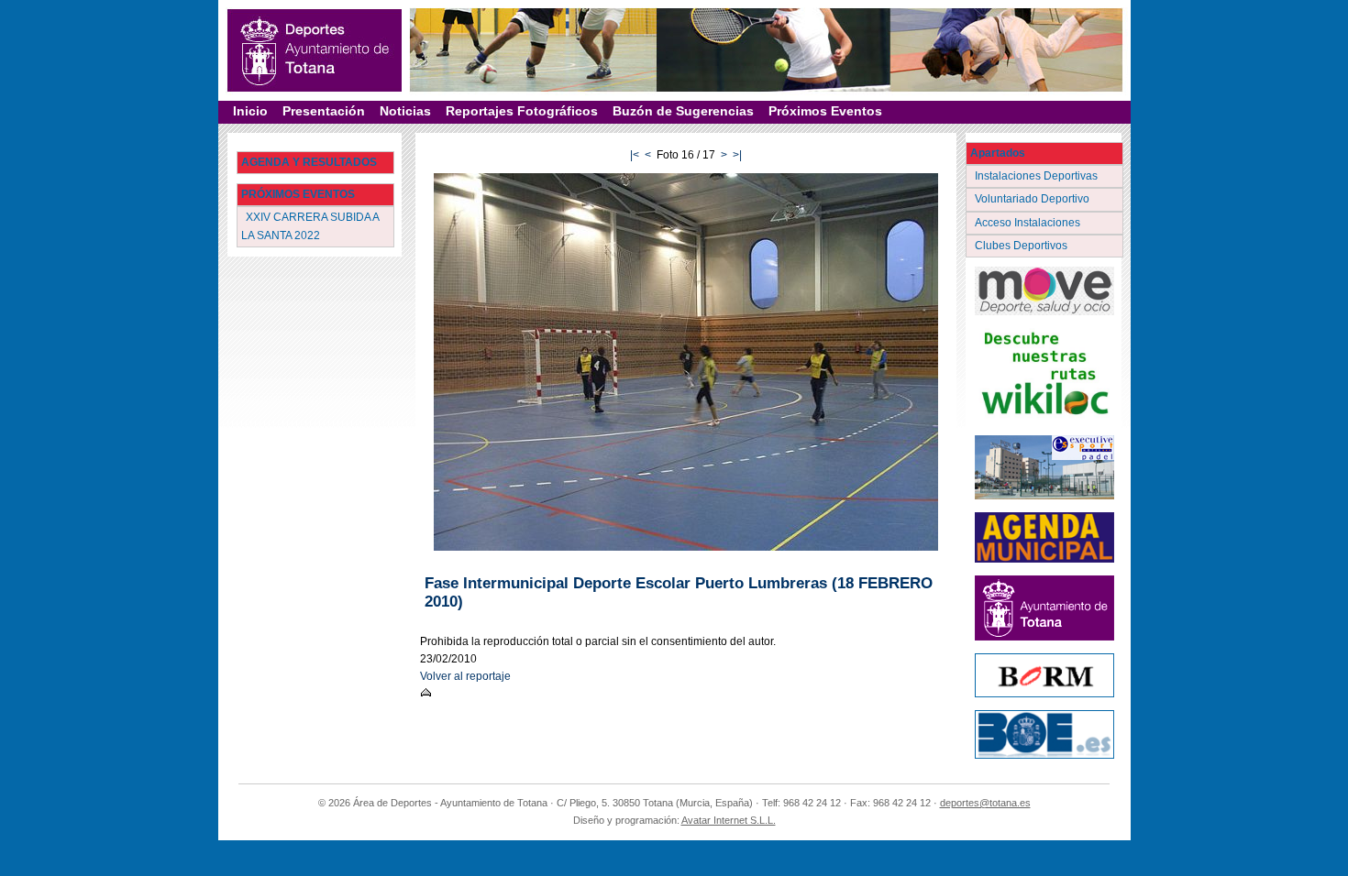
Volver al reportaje (465, 676)
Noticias (405, 111)
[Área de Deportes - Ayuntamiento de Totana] (314, 50)
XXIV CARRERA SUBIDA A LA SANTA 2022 (310, 226)
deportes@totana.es (985, 802)
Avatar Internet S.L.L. (728, 820)
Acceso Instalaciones (1029, 222)
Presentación (323, 111)
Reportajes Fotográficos (522, 111)
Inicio (250, 111)
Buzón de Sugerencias (683, 111)
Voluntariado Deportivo (1033, 198)
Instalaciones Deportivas (1037, 176)
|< (634, 154)
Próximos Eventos (825, 111)
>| (737, 154)
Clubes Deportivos (1022, 245)
